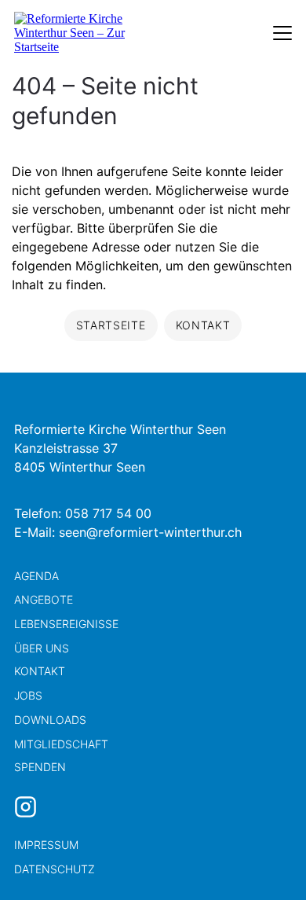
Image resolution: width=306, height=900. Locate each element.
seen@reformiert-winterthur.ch (150, 532)
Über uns (41, 648)
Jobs (28, 695)
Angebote (43, 599)
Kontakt (39, 671)
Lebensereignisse (66, 623)
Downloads (50, 719)
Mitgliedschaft (61, 744)
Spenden (40, 766)
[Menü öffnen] (282, 33)
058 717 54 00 (108, 513)
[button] (266, 860)
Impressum (46, 844)
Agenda (36, 575)
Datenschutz (54, 869)
